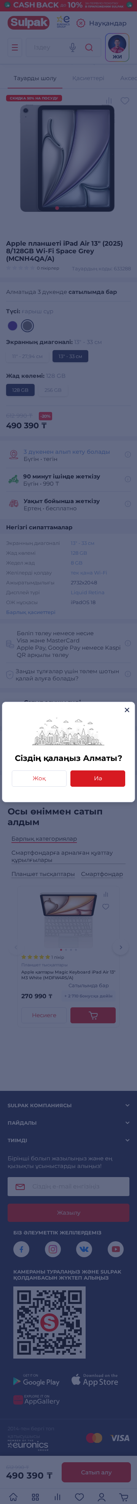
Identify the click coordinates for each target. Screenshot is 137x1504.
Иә (98, 778)
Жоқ (39, 778)
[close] (127, 710)
